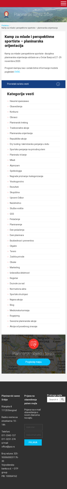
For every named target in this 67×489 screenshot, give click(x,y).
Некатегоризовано (19, 101)
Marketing (15, 267)
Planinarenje (16, 224)
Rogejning (15, 316)
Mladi (12, 160)
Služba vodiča (16, 208)
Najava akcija (16, 299)
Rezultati (14, 187)
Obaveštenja (16, 106)
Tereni (13, 251)
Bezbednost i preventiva (22, 240)
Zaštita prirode (17, 256)
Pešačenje (15, 219)
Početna (5, 25)
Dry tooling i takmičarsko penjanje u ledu (29, 144)
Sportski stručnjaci (19, 294)
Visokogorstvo (17, 181)
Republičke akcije (18, 138)
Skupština (15, 192)
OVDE (17, 72)
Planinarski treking (19, 122)
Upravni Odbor (17, 197)
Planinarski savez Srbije (33, 14)
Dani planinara (17, 235)
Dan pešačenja (17, 230)
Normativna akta (18, 289)
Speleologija (16, 171)
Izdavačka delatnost (20, 273)
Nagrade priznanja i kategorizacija (26, 176)
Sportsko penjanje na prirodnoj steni (27, 149)
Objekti (13, 246)
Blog (12, 305)
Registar (14, 278)
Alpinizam (15, 165)
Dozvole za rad (17, 283)
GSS (12, 214)
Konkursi (14, 112)
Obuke (13, 262)
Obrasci (13, 117)
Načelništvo (15, 203)
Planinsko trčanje (18, 154)
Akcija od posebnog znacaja (23, 326)
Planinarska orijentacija (21, 133)
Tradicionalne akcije (19, 128)
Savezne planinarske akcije (23, 321)
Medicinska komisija (19, 310)
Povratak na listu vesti (18, 84)
